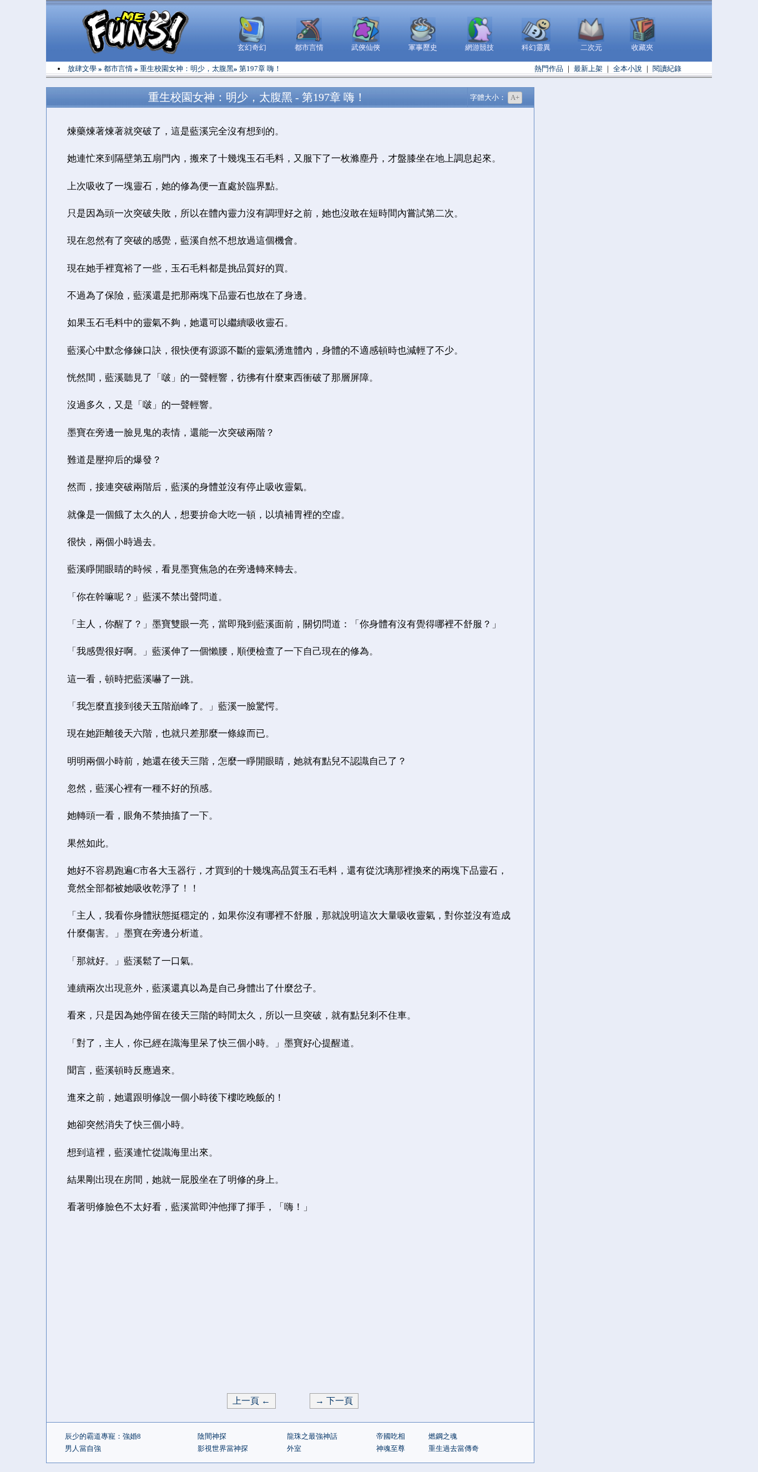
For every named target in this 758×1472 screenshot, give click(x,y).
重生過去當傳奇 (453, 1448)
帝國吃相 (390, 1436)
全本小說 (627, 68)
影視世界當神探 (223, 1448)
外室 (294, 1448)
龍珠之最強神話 (312, 1436)
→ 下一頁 (334, 1400)
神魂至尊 (390, 1448)
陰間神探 (212, 1436)
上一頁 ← (251, 1400)
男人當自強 (83, 1448)
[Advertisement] (290, 1304)
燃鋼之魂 (442, 1436)
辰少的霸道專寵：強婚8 (103, 1436)
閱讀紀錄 (667, 68)
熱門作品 (548, 68)
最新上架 (588, 68)
